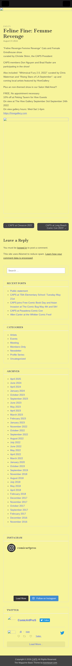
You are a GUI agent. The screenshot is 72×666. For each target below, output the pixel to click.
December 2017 (18, 498)
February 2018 (18, 494)
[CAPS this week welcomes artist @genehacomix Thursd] (36, 589)
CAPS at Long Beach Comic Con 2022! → (56, 226)
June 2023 (15, 402)
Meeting (14, 342)
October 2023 (17, 394)
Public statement (19, 291)
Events (7, 26)
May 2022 (15, 450)
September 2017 (19, 509)
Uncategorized (18, 358)
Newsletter (15, 350)
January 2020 (17, 462)
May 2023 (15, 406)
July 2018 (15, 482)
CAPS (34, 659)
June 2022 (15, 446)
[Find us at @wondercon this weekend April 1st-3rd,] (36, 572)
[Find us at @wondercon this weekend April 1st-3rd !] (36, 566)
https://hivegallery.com (15, 113)
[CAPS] (36, 16)
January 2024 (17, 390)
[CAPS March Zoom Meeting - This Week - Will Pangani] (36, 592)
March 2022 (16, 458)
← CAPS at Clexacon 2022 (19, 225)
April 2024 (15, 386)
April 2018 (15, 490)
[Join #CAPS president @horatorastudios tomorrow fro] (36, 576)
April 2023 (15, 410)
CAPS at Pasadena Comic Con (26, 310)
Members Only (18, 346)
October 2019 (17, 466)
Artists (13, 335)
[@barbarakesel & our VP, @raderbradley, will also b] (36, 559)
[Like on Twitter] (32, 636)
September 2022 (19, 434)
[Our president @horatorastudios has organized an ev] (36, 582)
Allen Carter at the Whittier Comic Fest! (31, 314)
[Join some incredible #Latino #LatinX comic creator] (36, 579)
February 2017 (18, 513)
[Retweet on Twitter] (25, 636)
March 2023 (16, 414)
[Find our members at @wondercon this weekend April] (36, 555)
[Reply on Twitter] (19, 636)
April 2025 (15, 379)
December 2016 (18, 517)
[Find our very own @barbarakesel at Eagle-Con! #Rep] (36, 586)
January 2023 (17, 422)
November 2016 (18, 521)
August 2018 (17, 478)
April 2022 (15, 454)
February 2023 (18, 418)
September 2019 (19, 470)
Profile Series (17, 354)
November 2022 (18, 426)
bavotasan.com (50, 663)
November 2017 (18, 502)
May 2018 (15, 486)
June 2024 (15, 383)
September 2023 (19, 398)
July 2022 (15, 442)
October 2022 (17, 430)
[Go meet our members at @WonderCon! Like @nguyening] (36, 562)
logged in (22, 247)
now (28, 632)
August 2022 (17, 438)
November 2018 (18, 474)
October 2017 (17, 505)
